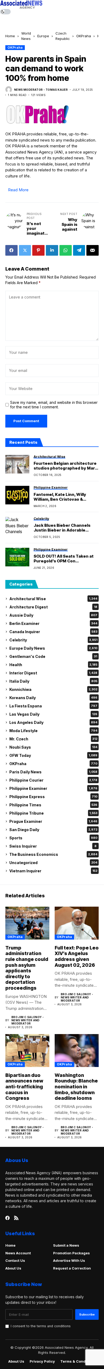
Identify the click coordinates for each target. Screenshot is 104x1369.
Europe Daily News (53, 648)
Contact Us (15, 1260)
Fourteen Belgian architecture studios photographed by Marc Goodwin (66, 466)
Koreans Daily (53, 697)
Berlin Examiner (53, 623)
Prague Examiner (53, 821)
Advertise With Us (69, 1260)
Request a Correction (72, 1268)
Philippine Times (53, 805)
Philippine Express (53, 796)
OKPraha (83, 36)
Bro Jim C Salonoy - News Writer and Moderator (27, 1020)
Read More (18, 189)
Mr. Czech (53, 739)
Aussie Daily (53, 615)
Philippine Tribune (53, 813)
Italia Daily (53, 681)
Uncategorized (53, 862)
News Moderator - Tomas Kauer (41, 89)
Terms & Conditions (78, 1361)
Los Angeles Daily (53, 722)
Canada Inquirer (53, 631)
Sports (53, 838)
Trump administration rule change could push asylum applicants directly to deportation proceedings (26, 968)
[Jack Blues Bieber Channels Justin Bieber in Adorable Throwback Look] (17, 526)
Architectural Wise (53, 598)
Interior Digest (53, 673)
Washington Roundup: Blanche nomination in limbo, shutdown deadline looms (76, 1086)
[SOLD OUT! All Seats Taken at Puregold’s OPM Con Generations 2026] (17, 557)
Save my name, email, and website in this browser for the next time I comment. (54, 404)
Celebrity (53, 640)
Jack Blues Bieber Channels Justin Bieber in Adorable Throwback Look (62, 528)
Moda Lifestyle (53, 730)
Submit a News (66, 1245)
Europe (43, 36)
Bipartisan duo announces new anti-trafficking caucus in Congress (24, 1086)
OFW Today (53, 755)
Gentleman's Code (53, 656)
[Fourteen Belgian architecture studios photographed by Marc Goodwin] (17, 464)
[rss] (16, 1218)
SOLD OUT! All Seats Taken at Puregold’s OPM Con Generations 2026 (64, 558)
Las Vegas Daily (53, 714)
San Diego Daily (53, 829)
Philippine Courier (53, 780)
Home (10, 36)
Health (53, 664)
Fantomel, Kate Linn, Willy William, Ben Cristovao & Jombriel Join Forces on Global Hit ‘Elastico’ (65, 497)
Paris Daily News (53, 772)
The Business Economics (53, 854)
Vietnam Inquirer (53, 871)
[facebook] (7, 1218)
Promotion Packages (71, 1253)
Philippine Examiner (53, 788)
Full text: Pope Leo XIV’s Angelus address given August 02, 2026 (77, 956)
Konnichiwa (53, 689)
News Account (18, 1253)
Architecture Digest (53, 607)
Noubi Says (53, 747)
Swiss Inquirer (53, 846)
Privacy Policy (42, 1361)
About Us (13, 1268)
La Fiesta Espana (53, 706)
